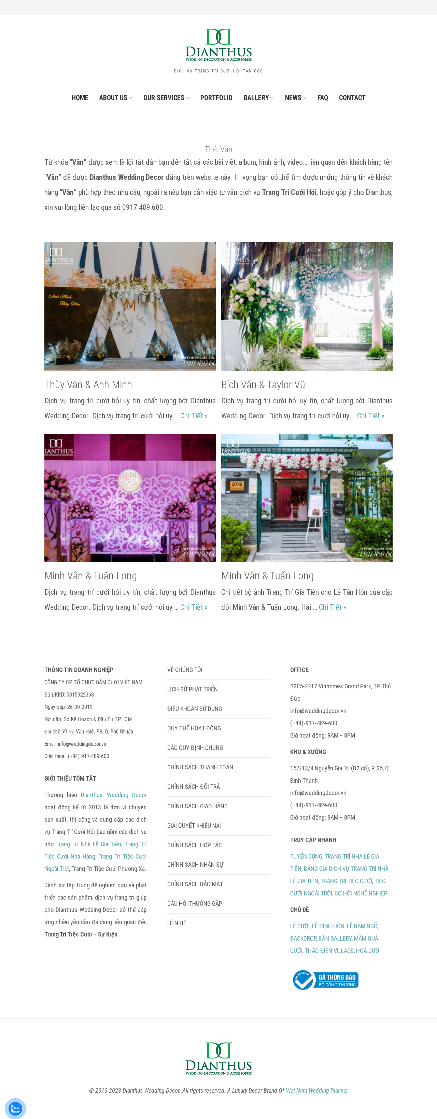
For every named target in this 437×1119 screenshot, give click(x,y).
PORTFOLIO (216, 98)
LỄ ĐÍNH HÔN (328, 926)
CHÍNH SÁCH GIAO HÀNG (197, 806)
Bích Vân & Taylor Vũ (263, 384)
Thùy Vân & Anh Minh (88, 384)
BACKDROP (303, 938)
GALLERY (256, 98)
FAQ (323, 98)
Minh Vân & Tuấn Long (267, 575)
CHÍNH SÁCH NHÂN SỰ (195, 864)
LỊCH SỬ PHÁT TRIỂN (192, 689)
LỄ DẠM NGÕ (362, 926)
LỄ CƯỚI (300, 926)
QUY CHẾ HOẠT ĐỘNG (194, 728)
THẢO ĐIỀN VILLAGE (329, 950)
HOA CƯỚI (368, 950)
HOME (80, 98)
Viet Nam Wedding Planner (317, 1090)
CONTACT (352, 98)
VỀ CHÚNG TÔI (184, 669)
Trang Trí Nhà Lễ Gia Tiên (88, 844)
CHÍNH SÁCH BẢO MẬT (195, 884)
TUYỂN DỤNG (306, 856)
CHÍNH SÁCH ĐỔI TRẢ (193, 786)
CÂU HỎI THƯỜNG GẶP (194, 903)
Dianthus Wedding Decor (113, 794)
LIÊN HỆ (176, 923)
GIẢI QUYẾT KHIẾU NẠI (194, 825)
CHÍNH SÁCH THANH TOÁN (200, 767)
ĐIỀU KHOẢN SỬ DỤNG (194, 708)
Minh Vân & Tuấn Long (90, 575)
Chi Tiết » (194, 416)
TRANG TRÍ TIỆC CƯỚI (346, 881)
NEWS (293, 98)
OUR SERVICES (163, 98)
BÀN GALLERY (335, 938)
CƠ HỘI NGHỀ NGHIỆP (361, 893)
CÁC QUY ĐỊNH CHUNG (195, 747)
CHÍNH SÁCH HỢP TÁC (194, 845)
